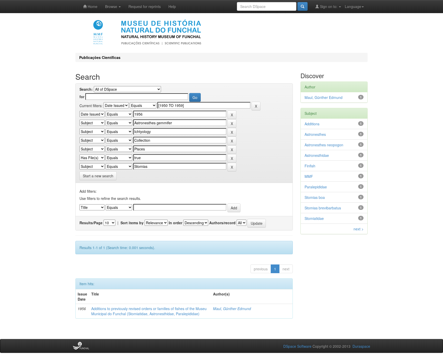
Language (353, 6)
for (81, 96)
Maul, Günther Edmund (232, 308)
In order (175, 222)
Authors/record (222, 222)
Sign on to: (328, 6)
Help (172, 6)
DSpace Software (297, 346)
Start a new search (98, 175)
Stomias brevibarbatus (323, 207)
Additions (312, 123)
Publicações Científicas (99, 57)
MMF (309, 176)
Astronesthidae (317, 155)
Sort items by (132, 222)
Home (92, 6)
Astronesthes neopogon (324, 144)
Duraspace (361, 346)
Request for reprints (144, 6)
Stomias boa (315, 197)
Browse (111, 6)
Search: (86, 89)
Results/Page (91, 222)
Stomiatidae (314, 218)
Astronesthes (315, 134)
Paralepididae (316, 186)
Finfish (310, 165)
